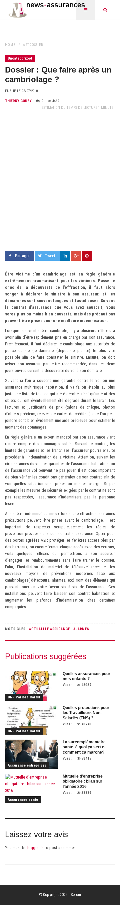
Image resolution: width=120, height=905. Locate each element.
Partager (22, 255)
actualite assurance (49, 629)
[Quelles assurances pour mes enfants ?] (31, 686)
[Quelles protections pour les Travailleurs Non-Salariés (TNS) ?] (31, 720)
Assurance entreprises (27, 765)
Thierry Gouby (18, 101)
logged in (35, 847)
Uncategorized (20, 58)
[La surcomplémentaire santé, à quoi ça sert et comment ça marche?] (31, 754)
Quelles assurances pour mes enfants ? (86, 676)
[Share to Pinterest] (87, 256)
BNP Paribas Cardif (24, 697)
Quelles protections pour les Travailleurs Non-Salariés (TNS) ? (86, 712)
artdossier (33, 45)
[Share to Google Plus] (76, 256)
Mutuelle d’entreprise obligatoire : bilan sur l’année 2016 (83, 781)
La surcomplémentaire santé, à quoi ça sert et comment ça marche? (84, 747)
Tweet (50, 255)
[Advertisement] (60, 181)
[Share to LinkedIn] (65, 256)
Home (10, 45)
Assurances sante (23, 800)
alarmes (81, 629)
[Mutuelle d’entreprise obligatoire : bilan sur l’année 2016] (31, 788)
